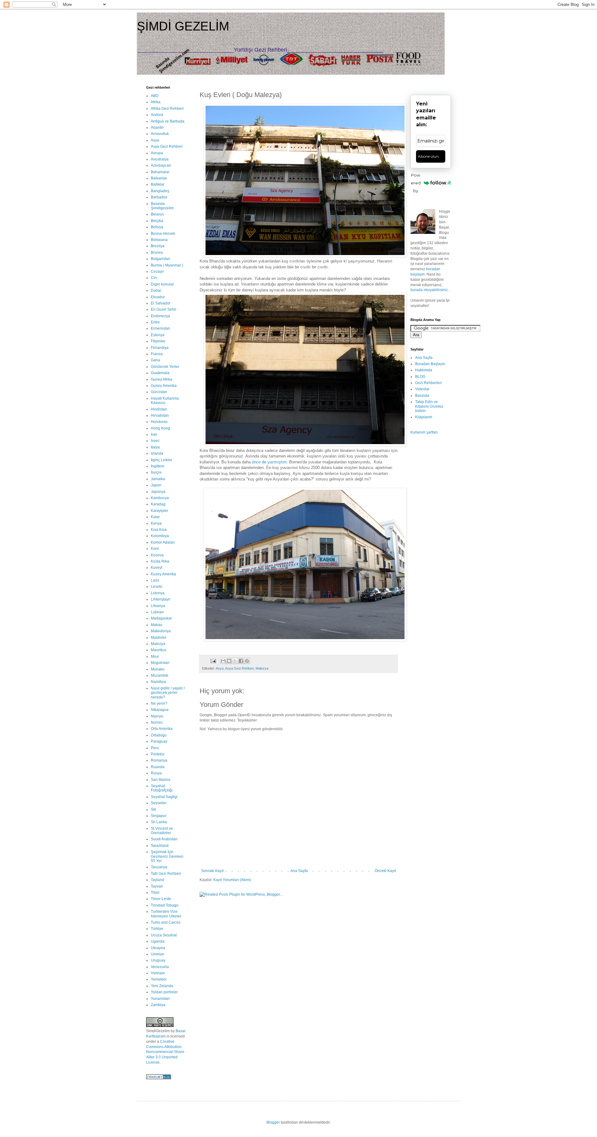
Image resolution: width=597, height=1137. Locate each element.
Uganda (157, 941)
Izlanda (157, 453)
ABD (155, 96)
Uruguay (158, 960)
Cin (154, 278)
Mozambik (159, 675)
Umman (157, 954)
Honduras (159, 422)
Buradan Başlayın (430, 364)
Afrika (155, 102)
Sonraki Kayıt (212, 871)
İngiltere (157, 466)
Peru (155, 748)
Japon (156, 485)
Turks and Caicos (165, 922)
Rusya (156, 773)
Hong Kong (160, 428)
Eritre (155, 322)
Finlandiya (160, 348)
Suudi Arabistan (164, 839)
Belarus (157, 214)
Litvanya (158, 606)
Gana (155, 360)
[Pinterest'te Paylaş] (247, 661)
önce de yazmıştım (269, 462)
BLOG (420, 376)
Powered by (416, 183)
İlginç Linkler (161, 460)
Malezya (262, 668)
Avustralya (160, 159)
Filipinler (158, 341)
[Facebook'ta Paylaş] (241, 661)
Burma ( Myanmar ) (167, 265)
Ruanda (157, 767)
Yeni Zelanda (162, 986)
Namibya (158, 682)
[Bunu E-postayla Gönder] (223, 661)
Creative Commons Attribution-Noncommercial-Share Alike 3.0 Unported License (165, 1052)
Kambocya (160, 498)
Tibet (155, 892)
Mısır (155, 656)
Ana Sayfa (299, 871)
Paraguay (159, 741)
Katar (155, 517)
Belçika (157, 221)
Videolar (422, 389)
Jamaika (158, 479)
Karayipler (159, 510)
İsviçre (156, 472)
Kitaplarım (423, 417)
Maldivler (158, 637)
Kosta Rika (160, 561)
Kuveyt (156, 567)
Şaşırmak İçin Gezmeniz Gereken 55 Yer (167, 856)
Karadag (158, 504)
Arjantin (157, 127)
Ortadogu (159, 735)
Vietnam (158, 973)
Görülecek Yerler (165, 366)
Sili (153, 809)
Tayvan (157, 886)
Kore (155, 548)
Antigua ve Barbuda (167, 121)
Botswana (159, 240)
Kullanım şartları (424, 432)
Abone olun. (429, 156)
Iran (154, 434)
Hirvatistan (160, 415)
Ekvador (158, 297)
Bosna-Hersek (163, 233)
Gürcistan (159, 392)
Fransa (157, 354)
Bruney (157, 252)
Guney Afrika (161, 379)
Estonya (157, 335)
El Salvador (160, 303)
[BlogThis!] (229, 661)
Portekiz (157, 754)
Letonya (157, 593)
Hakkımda (423, 370)
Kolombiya (160, 536)
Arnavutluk (160, 134)
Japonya (158, 492)
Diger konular (162, 284)
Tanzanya (159, 867)
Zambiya (158, 1005)
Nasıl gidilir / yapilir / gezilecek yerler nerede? (168, 692)
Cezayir (157, 271)
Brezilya (157, 246)
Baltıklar (157, 184)
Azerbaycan (161, 165)
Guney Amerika (164, 385)
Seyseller (159, 803)
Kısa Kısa (159, 529)
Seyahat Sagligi (164, 797)
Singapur (158, 816)
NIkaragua (160, 710)
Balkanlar (159, 178)
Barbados (159, 197)
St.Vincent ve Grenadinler (162, 830)
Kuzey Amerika (163, 574)
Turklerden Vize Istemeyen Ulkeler (166, 913)
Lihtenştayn (160, 599)
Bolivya (157, 227)
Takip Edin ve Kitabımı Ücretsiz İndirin (429, 406)
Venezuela (160, 967)
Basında (422, 395)
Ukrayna (158, 948)
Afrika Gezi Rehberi (167, 108)
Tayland (157, 880)
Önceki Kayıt (385, 871)
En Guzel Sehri (163, 309)
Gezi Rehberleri (428, 383)
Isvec (155, 441)
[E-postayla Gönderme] (213, 660)
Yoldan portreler (164, 992)
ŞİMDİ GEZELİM (183, 26)
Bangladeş (160, 191)
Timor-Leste (161, 899)
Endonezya (160, 316)
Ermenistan (160, 328)
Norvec (157, 722)
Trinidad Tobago (164, 905)
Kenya (156, 523)
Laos (155, 580)
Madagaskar (161, 618)
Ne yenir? (159, 703)
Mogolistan (160, 663)
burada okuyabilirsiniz (429, 290)
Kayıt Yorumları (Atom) (232, 880)
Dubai (156, 290)
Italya (155, 447)
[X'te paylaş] (235, 661)
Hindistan (159, 409)
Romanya (159, 760)
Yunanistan (160, 998)
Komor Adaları (163, 542)
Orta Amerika (162, 728)
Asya (220, 668)
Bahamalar (160, 172)
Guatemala (160, 373)
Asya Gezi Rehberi (239, 668)
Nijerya (157, 716)
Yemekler (159, 979)
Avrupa (157, 153)
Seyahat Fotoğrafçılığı (162, 788)
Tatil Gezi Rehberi (166, 873)
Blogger (273, 1122)
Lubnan (157, 612)
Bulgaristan (160, 259)
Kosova (157, 555)
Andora (157, 115)
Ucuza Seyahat (164, 935)
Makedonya (161, 631)
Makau (156, 625)
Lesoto (156, 586)
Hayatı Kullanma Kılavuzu (165, 400)
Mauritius (158, 650)
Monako (157, 669)
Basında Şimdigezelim (162, 206)
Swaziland (160, 845)
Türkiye (157, 928)
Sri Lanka (159, 822)
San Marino (160, 779)
